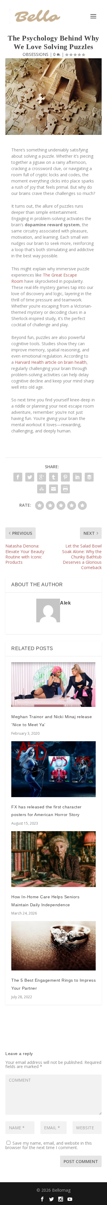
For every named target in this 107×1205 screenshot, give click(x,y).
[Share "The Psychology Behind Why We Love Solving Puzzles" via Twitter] (30, 477)
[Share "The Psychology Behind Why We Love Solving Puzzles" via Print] (65, 489)
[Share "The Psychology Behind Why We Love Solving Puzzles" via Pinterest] (65, 477)
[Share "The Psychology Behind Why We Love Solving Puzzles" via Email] (53, 489)
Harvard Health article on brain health (50, 362)
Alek (65, 602)
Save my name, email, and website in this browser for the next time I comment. (48, 1145)
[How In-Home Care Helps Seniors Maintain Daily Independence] (53, 859)
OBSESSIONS (35, 54)
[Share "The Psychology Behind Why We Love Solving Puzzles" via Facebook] (18, 477)
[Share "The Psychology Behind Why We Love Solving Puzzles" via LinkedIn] (77, 477)
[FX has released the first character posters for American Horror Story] (53, 769)
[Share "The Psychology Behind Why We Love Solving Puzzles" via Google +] (42, 477)
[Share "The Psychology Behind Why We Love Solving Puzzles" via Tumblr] (53, 477)
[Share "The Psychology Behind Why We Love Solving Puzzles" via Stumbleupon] (42, 489)
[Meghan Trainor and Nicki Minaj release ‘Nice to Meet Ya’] (53, 684)
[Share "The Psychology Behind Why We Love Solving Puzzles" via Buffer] (89, 477)
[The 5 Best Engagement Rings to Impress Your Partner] (53, 945)
